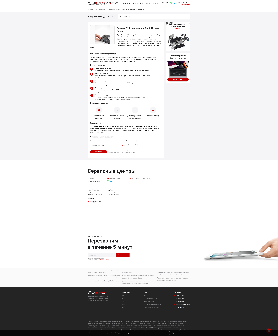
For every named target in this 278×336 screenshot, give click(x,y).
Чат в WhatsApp (180, 298)
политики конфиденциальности (104, 259)
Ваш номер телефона (132, 141)
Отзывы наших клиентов (150, 298)
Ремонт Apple (125, 3)
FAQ (145, 295)
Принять (174, 333)
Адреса (155, 3)
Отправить (98, 151)
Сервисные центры (149, 301)
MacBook (124, 298)
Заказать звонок (185, 4)
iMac (123, 307)
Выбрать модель (178, 79)
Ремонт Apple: (126, 292)
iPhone (123, 295)
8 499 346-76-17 (184, 2)
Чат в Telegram (180, 301)
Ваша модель (94, 141)
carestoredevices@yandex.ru (183, 304)
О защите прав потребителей (151, 307)
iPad (123, 301)
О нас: (145, 292)
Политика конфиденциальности (152, 304)
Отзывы (148, 3)
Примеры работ (138, 3)
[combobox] (154, 17)
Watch (123, 304)
